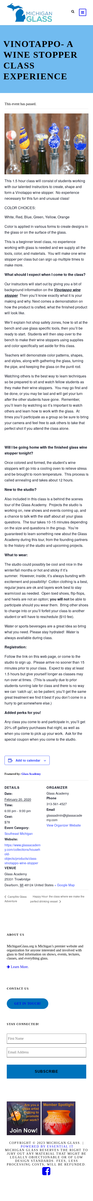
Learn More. (19, 967)
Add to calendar (28, 760)
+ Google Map (64, 885)
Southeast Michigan (19, 833)
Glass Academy (31, 774)
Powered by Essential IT (47, 1146)
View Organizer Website (63, 825)
